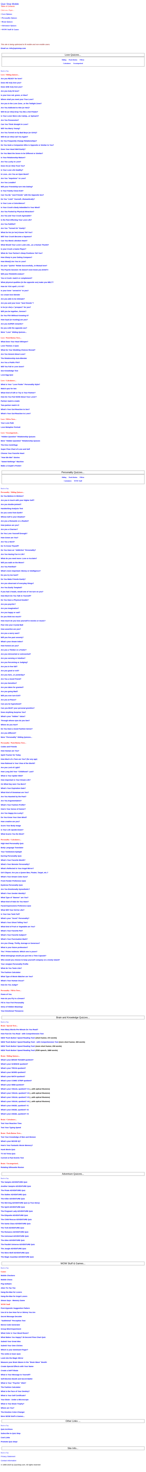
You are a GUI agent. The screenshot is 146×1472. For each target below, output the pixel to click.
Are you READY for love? (11, 79)
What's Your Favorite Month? (13, 860)
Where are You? (7, 1408)
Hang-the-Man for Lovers (11, 1292)
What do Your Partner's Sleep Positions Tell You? (22, 253)
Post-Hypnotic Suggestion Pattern (15, 1308)
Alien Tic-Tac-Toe (8, 1288)
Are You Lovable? (8, 183)
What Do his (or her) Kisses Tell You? (16, 232)
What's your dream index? (12, 642)
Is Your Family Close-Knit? (12, 191)
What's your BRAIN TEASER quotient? (17, 1060)
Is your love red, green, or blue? (14, 95)
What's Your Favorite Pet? (12, 931)
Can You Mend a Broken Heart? (14, 241)
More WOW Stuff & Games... (13, 1416)
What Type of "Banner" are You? (14, 898)
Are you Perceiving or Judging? (14, 662)
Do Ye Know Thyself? (10, 546)
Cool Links (5, 1438)
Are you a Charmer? (9, 529)
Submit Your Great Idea (11, 1341)
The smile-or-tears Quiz (11, 1354)
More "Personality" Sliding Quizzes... (16, 737)
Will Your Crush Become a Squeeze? (16, 237)
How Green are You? (9, 538)
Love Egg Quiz (7, 375)
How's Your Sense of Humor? (13, 809)
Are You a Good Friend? (11, 679)
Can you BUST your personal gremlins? (18, 708)
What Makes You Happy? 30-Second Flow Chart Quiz (23, 1337)
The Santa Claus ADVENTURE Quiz (16, 1224)
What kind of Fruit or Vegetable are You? (18, 927)
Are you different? (8, 733)
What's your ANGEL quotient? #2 (15, 1110)
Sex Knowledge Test (9, 371)
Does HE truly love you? (11, 83)
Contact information (8, 1461)
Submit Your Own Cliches (12, 1346)
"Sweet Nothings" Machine (12, 462)
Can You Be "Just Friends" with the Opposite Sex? (22, 195)
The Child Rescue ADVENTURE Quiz (16, 1219)
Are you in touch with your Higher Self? (17, 500)
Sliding (64, 60)
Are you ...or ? (13, 675)
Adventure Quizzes (9, 26)
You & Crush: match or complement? (16, 278)
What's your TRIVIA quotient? (13, 1068)
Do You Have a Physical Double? (15, 600)
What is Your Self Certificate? (13, 1395)
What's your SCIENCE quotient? (14, 1064)
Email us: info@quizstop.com (13, 48)
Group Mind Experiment (11, 1329)
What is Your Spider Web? (12, 776)
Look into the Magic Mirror (12, 1358)
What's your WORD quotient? (13, 1072)
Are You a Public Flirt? (10, 362)
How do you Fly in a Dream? (13, 998)
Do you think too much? (11, 617)
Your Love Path (7, 423)
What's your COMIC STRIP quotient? (16, 1081)
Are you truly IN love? (10, 91)
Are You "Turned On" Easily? (13, 228)
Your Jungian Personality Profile (14, 964)
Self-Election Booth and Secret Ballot (16, 1379)
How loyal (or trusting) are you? (14, 320)
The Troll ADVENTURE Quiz (12, 1228)
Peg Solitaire (6, 1284)
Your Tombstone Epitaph (11, 852)
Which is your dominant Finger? (14, 1350)
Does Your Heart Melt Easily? (13, 149)
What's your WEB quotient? (12, 1085)
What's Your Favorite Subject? (14, 935)
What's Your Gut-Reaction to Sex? (15, 409)
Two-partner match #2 (10, 405)
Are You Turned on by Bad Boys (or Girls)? (19, 133)
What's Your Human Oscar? (12, 981)
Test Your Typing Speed (11, 1128)
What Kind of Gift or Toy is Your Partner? (18, 393)
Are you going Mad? (9, 691)
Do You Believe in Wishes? (12, 496)
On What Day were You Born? (13, 784)
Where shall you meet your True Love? (17, 99)
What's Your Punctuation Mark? (14, 939)
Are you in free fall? (9, 667)
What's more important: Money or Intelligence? (21, 571)
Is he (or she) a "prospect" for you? (16, 307)
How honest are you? (10, 646)
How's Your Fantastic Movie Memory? (17, 1145)
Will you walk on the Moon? (12, 563)
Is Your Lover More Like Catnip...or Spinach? (20, 116)
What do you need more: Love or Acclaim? (19, 558)
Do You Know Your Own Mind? (14, 817)
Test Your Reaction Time (11, 1123)
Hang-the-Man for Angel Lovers (14, 1296)
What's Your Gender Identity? (13, 893)
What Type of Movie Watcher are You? (17, 977)
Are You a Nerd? (8, 542)
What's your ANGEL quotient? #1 (15, 1106)
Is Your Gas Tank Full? (10, 914)
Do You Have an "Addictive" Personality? (18, 550)
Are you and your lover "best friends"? (17, 303)
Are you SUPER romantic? (12, 324)
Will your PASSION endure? (12, 274)
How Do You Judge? (9, 985)
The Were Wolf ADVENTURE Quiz (15, 1253)
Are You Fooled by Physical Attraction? (17, 212)
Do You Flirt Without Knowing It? (15, 316)
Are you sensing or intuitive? (13, 658)
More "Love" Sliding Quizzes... (14, 332)
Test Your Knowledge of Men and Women (18, 1137)
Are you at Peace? (8, 700)
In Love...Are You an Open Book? (15, 174)
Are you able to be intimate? (13, 299)
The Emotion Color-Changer (13, 1412)
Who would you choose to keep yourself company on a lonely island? (30, 960)
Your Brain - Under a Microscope (15, 1400)
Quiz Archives (7, 1429)
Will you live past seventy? (12, 637)
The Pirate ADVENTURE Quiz (13, 1190)
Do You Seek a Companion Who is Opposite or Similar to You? (27, 145)
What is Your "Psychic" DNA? (13, 1383)
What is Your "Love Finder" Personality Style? (20, 384)
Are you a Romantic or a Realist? (15, 521)
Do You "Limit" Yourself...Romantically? (18, 199)
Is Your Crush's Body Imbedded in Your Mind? (20, 207)
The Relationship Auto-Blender (14, 358)
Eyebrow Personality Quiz (12, 885)
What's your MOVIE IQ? (11, 1141)
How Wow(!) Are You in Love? (13, 261)
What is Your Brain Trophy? (12, 1404)
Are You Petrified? (8, 567)
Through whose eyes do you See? (15, 721)
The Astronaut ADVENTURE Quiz (15, 1236)
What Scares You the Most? (12, 834)
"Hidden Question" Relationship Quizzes (18, 437)
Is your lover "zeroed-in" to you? (15, 291)
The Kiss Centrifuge (9, 445)
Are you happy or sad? (10, 612)
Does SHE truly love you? (12, 87)
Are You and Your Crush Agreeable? (16, 216)
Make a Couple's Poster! (11, 466)
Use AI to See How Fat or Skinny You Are (18, 1312)
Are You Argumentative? (11, 801)
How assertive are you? (11, 629)
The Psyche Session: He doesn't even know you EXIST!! (24, 270)
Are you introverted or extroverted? (16, 654)
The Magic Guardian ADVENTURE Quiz (17, 1257)
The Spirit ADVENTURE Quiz (13, 1207)
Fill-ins (82, 60)
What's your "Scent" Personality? (15, 918)
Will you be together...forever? (13, 311)
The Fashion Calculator (11, 972)
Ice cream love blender (10, 295)
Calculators (67, 63)
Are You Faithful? (8, 224)
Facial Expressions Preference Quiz (16, 906)
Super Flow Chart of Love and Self (15, 449)
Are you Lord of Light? (10, 767)
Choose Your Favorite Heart (12, 453)
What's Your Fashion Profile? (13, 805)
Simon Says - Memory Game (13, 1300)
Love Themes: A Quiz (10, 346)
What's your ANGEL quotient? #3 (15, 1114)
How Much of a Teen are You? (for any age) (19, 759)
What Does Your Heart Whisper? (14, 342)
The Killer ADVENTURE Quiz (13, 1199)
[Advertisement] (37, 36)
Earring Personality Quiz (11, 856)
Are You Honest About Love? (13, 354)
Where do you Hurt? (9, 725)
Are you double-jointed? (11, 504)
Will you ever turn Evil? (11, 696)
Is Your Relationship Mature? (13, 158)
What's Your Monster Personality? (15, 864)
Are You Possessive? (10, 120)
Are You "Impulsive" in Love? (13, 178)
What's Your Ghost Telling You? (14, 922)
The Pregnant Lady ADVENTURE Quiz (17, 1211)
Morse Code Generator (10, 1325)
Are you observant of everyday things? (17, 583)
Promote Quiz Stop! (9, 1442)
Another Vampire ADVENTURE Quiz (16, 1186)
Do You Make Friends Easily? (13, 579)
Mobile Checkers (8, 1276)
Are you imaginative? (10, 608)
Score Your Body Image (11, 826)
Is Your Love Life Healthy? (12, 170)
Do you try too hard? (9, 575)
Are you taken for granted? (12, 687)
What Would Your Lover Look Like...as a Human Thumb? (25, 245)
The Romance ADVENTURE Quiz (14, 1232)
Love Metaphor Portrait (10, 427)
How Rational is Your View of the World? (18, 763)
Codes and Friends (9, 747)
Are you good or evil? (10, 671)
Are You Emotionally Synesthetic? (15, 889)
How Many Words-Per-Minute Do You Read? (19, 1030)
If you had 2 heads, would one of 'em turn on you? (22, 592)
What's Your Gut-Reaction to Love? (16, 414)
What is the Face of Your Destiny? (15, 1391)
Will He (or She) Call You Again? (14, 137)
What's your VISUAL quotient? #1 (15, 1089)
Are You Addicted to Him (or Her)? (15, 108)
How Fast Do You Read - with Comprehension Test (22, 1034)
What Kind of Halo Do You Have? (15, 902)
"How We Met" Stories (10, 457)
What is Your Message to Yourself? (15, 1375)
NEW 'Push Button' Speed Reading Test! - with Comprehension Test (29, 1042)
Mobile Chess (6, 1280)
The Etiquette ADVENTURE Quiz (14, 1215)
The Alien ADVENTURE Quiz (13, 1240)
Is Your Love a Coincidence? (13, 203)
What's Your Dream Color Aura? (14, 877)
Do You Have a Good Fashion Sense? (17, 729)
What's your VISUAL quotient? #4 (15, 1101)
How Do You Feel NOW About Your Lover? (19, 397)
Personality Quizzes (9, 18)
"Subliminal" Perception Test (13, 1321)
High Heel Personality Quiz (12, 843)
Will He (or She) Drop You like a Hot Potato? (19, 112)
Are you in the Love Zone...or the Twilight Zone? (21, 104)
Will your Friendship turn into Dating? (17, 187)
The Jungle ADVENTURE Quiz (13, 1249)
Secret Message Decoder (11, 1316)
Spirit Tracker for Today (11, 755)
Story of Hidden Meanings (12, 1007)
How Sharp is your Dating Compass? (16, 257)
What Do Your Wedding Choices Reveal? (18, 350)
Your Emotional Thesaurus (12, 1011)
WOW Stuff (78, 481)
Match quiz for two (8, 389)
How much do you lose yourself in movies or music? (23, 621)
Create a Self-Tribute (9, 1371)
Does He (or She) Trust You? (13, 166)
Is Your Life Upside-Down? (12, 830)
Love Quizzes (7, 14)
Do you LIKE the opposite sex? (14, 328)
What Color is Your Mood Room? (15, 1333)
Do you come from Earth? (12, 513)
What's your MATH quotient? (13, 1076)
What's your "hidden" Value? (13, 716)
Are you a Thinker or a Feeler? (14, 650)
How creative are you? (10, 822)
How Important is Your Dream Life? (16, 780)
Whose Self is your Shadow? (13, 517)
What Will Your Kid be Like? (12, 910)
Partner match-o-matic (10, 401)
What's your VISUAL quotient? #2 (15, 1093)
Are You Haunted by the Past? (13, 797)
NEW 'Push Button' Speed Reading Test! (18, 1038)
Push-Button (73, 60)
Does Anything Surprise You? (13, 712)
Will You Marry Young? (10, 128)
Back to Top (5, 71)
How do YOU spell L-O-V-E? (12, 286)
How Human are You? (10, 751)
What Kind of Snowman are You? (15, 792)
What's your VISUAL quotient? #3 (15, 1097)
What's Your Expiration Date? (13, 788)
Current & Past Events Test (12, 1158)
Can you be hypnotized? (11, 704)
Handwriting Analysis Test (12, 509)
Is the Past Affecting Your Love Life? (16, 220)
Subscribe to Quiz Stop (10, 1433)
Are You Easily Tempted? (11, 588)
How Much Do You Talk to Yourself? (16, 596)
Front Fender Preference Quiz (13, 881)
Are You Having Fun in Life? (13, 554)
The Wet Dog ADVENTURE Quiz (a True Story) (20, 1203)
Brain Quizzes (7, 22)
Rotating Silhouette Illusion (12, 1167)
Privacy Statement (8, 1456)
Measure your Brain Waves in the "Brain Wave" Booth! (24, 1362)
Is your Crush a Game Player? (13, 249)
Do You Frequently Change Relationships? (19, 141)
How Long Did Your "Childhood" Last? (17, 772)
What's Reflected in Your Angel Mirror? (17, 868)
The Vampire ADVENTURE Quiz (14, 1182)
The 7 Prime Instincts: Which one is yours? (19, 952)
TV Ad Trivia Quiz (8, 1154)
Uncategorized (78, 63)
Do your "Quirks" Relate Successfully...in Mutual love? (24, 266)
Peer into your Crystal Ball (12, 625)
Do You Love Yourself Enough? (14, 533)
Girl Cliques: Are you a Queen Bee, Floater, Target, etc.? (24, 873)
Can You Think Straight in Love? (14, 124)
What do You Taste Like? (11, 968)
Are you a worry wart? (10, 633)
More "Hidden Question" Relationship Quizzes (20, 441)
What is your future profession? (14, 947)
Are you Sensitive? (9, 683)
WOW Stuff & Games (10, 29)
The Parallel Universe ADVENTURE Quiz (18, 1244)
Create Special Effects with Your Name (17, 1366)
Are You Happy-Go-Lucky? (12, 813)
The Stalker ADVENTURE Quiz (13, 1195)
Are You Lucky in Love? (11, 162)
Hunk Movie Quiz (8, 1150)
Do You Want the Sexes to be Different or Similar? (22, 153)
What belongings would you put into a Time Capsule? (23, 956)
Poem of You (6, 994)
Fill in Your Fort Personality (12, 1003)
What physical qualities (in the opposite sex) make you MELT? (27, 282)
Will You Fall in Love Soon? (12, 367)
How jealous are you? (10, 525)
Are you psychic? (8, 604)
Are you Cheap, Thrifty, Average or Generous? (20, 943)
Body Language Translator (12, 848)
